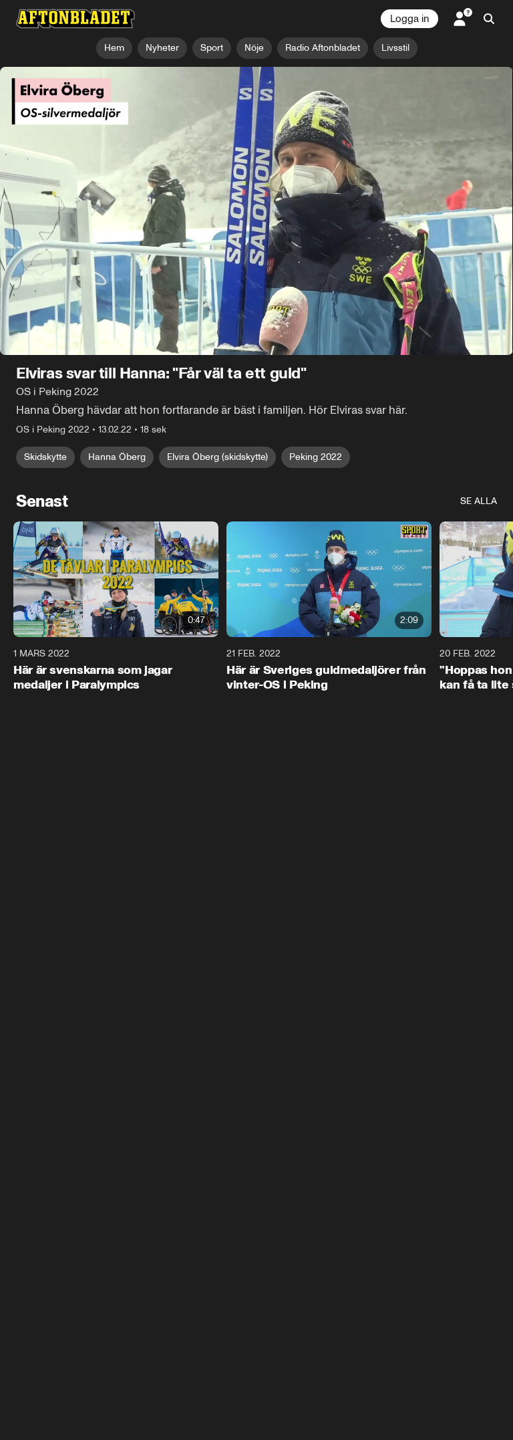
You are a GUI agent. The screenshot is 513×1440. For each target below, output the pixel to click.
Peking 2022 (315, 457)
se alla (478, 501)
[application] (256, 211)
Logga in (409, 19)
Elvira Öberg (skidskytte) (217, 457)
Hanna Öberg (117, 457)
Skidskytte (45, 457)
